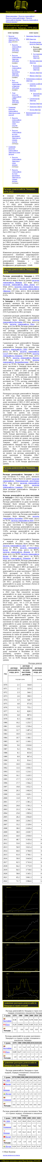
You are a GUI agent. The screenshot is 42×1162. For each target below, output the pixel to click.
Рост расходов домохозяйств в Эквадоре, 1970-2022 (16, 84)
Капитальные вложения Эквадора (37, 67)
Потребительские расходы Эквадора (36, 43)
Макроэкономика (11, 16)
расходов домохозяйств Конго (26, 287)
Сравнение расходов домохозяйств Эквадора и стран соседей (14, 111)
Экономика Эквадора (33, 36)
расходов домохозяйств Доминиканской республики (21, 480)
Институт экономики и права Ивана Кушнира (18, 1161)
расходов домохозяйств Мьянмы (21, 281)
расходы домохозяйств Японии (26, 358)
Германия (7, 1100)
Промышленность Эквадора (35, 89)
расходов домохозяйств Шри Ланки (19, 285)
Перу (7, 1025)
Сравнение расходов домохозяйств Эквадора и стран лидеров (14, 150)
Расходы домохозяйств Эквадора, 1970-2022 (14, 39)
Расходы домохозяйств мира (15, 18)
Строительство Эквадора (35, 99)
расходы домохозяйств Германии (21, 355)
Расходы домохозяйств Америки (19, 19)
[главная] (21, 9)
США (7, 1080)
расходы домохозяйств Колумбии (21, 321)
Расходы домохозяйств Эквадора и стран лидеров (16, 161)
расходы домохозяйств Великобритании (21, 361)
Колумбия (7, 1021)
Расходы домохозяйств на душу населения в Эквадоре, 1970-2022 (16, 70)
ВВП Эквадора (31, 39)
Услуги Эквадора (35, 110)
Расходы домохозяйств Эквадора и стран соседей (16, 121)
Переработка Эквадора (37, 94)
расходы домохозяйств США (15, 349)
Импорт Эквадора (35, 76)
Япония (6, 1090)
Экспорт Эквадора (36, 72)
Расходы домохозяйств (26, 16)
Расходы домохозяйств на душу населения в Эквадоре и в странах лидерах (16, 175)
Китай (8, 1084)
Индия (8, 1094)
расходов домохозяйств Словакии (21, 486)
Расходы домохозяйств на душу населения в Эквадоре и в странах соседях (16, 136)
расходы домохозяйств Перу (22, 324)
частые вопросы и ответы (11, 1155)
